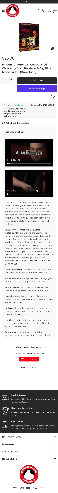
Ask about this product (17, 123)
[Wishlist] (44, 11)
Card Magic (9, 111)
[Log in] (49, 11)
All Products (20, 109)
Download (16, 113)
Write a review (29, 359)
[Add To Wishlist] (53, 96)
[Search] (38, 11)
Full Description (14, 132)
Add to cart (37, 80)
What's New (10, 116)
